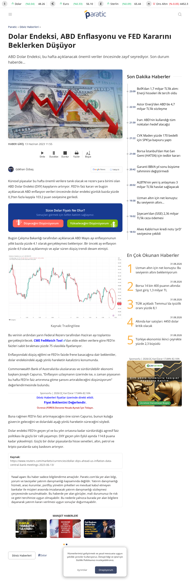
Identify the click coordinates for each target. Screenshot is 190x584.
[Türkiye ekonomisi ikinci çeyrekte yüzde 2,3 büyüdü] (65, 528)
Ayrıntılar (82, 570)
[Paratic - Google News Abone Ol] (106, 171)
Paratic (12, 27)
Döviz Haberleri (29, 27)
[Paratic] (95, 14)
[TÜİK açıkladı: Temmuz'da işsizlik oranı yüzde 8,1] (31, 528)
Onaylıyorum (106, 569)
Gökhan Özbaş (25, 169)
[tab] (64, 544)
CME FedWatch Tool (48, 340)
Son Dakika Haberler (148, 76)
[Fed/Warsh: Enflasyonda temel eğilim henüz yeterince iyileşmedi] (99, 528)
